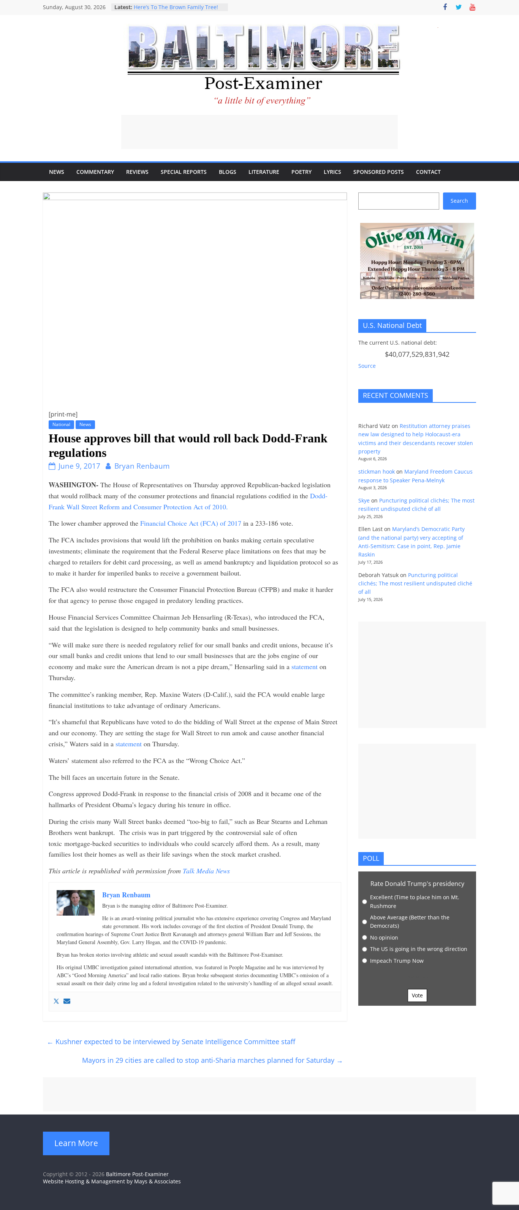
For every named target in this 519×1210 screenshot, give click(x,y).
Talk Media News (206, 870)
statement (305, 666)
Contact (428, 171)
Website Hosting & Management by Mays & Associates (112, 1181)
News (56, 171)
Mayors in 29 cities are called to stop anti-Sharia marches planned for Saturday (212, 1060)
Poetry (301, 171)
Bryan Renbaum (142, 466)
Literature (263, 171)
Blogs (227, 171)
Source (367, 365)
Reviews (137, 171)
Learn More (76, 1143)
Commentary (95, 171)
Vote (417, 995)
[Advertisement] (259, 132)
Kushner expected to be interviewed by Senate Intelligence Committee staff (171, 1041)
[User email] (66, 1001)
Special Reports (184, 171)
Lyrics (332, 171)
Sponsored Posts (378, 171)
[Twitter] (56, 1001)
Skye (364, 500)
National (61, 424)
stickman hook (376, 471)
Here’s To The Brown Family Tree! (176, 7)
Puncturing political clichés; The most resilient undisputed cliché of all (415, 583)
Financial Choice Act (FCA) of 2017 (191, 523)
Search (459, 200)
